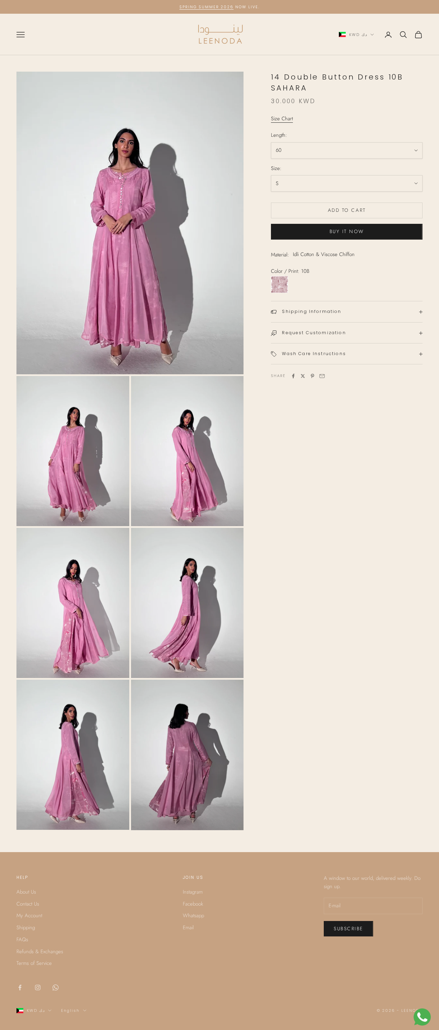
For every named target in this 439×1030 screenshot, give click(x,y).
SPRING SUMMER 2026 (206, 7)
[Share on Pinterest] (312, 376)
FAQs (22, 939)
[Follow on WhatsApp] (55, 987)
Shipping (25, 927)
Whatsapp (193, 915)
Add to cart (347, 210)
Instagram (193, 892)
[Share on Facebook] (293, 376)
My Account (29, 915)
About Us (26, 892)
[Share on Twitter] (303, 376)
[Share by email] (322, 376)
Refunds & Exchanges (39, 951)
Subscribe (348, 928)
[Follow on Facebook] (19, 987)
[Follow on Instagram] (37, 987)
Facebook (193, 904)
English (70, 1010)
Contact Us (27, 904)
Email (188, 927)
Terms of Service (34, 963)
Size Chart (282, 118)
